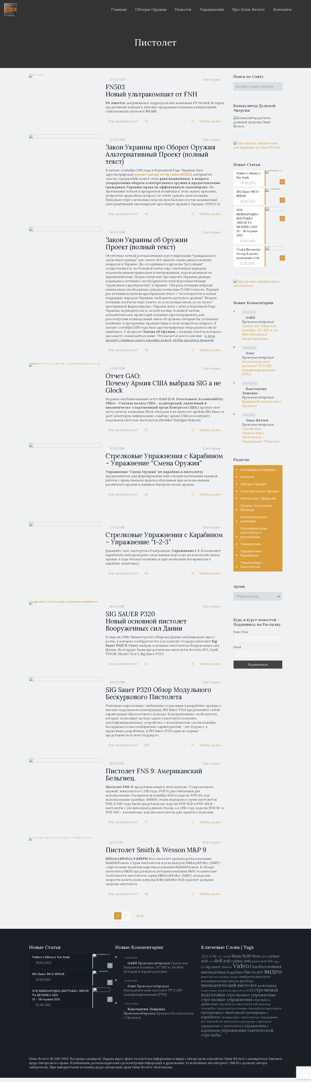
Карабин (235, 972)
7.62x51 (226, 956)
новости (207, 977)
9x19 (246, 956)
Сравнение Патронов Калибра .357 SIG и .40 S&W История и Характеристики (259, 332)
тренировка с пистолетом (240, 1017)
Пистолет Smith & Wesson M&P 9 (156, 850)
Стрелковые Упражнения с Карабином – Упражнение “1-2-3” (164, 538)
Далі (139, 916)
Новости (247, 477)
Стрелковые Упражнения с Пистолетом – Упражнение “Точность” (261, 435)
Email (237, 647)
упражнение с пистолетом (222, 1026)
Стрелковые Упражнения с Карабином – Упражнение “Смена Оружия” (164, 459)
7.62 (219, 956)
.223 (204, 956)
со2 (249, 990)
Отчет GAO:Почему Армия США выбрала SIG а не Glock (163, 383)
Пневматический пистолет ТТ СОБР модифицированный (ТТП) (258, 368)
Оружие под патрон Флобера (256, 508)
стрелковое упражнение (251, 994)
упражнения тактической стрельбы (237, 1032)
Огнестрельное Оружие (259, 491)
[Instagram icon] (276, 1071)
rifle (270, 961)
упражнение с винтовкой (255, 1021)
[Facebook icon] (262, 1071)
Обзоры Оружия (253, 484)
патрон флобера (240, 981)
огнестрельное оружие (225, 976)
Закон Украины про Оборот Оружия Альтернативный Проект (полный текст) (160, 154)
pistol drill (259, 961)
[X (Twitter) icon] (267, 1071)
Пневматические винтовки (254, 519)
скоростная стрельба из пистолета (223, 990)
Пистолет (253, 972)
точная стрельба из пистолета (258, 1008)
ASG (263, 956)
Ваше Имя (240, 632)
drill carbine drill (237, 961)
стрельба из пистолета (235, 1004)
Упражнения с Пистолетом (251, 565)
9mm (236, 956)
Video (241, 966)
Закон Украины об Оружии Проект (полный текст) (147, 243)
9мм (256, 956)
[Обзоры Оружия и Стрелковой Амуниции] (10, 9)
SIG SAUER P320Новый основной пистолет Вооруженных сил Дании (146, 621)
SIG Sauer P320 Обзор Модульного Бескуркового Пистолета (158, 693)
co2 (211, 961)
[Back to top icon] (293, 1076)
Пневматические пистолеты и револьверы (254, 532)
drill (218, 961)
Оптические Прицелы (258, 498)
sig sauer (213, 966)
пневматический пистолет (229, 985)
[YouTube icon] (271, 1071)
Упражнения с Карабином (251, 553)
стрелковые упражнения (226, 999)
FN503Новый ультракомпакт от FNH (151, 90)
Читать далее (210, 121)
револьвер (267, 985)
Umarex (227, 967)
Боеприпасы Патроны (257, 470)
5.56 (212, 956)
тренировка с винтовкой (222, 1012)
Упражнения (250, 544)
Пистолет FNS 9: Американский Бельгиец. (154, 774)
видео (273, 971)
